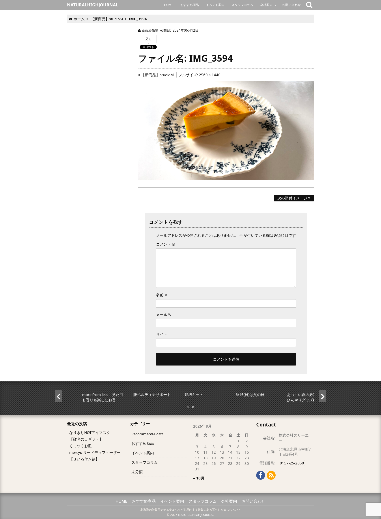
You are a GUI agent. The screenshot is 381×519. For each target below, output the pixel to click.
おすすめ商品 (189, 5)
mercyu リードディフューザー (95, 452)
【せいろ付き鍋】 (84, 459)
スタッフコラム (242, 5)
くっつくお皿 (80, 445)
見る (148, 39)
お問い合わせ (291, 5)
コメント (165, 244)
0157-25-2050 (292, 463)
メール (163, 314)
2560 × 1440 (209, 74)
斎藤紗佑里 (150, 30)
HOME (168, 5)
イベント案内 (215, 5)
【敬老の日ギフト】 (86, 439)
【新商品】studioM (157, 74)
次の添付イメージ (292, 198)
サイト (161, 334)
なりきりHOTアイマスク (89, 432)
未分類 (137, 471)
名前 (162, 294)
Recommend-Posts (147, 433)
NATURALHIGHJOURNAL (196, 515)
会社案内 (266, 5)
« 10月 (198, 478)
